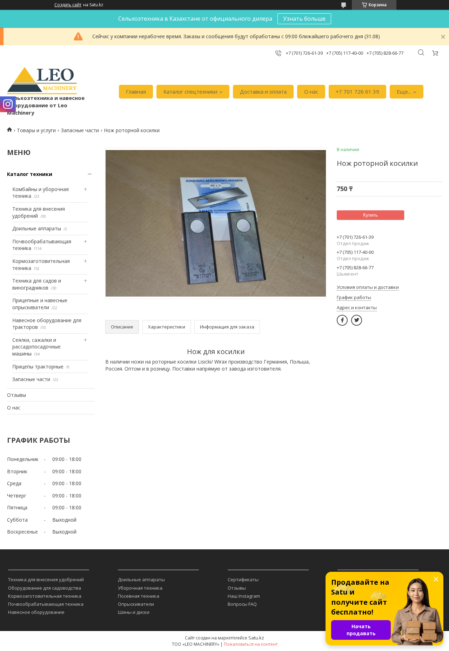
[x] (356, 320)
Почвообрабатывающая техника (45, 604)
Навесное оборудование (36, 612)
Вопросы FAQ (242, 604)
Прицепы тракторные (37, 366)
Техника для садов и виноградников (36, 284)
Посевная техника (138, 596)
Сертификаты (243, 579)
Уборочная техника (140, 588)
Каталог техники (29, 174)
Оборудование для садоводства (44, 588)
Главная (136, 91)
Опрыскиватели (136, 604)
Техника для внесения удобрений (46, 579)
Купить (370, 215)
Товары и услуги (36, 130)
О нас (311, 91)
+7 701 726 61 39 (357, 91)
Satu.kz (256, 638)
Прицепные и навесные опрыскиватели (39, 304)
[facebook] (342, 320)
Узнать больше (304, 18)
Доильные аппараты (36, 228)
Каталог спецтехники (190, 91)
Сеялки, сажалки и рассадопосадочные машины (36, 347)
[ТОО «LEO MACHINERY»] (42, 80)
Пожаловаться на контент (250, 644)
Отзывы (16, 395)
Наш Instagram (244, 596)
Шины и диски (133, 612)
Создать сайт (67, 4)
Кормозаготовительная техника (44, 596)
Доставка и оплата (263, 91)
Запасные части (80, 130)
